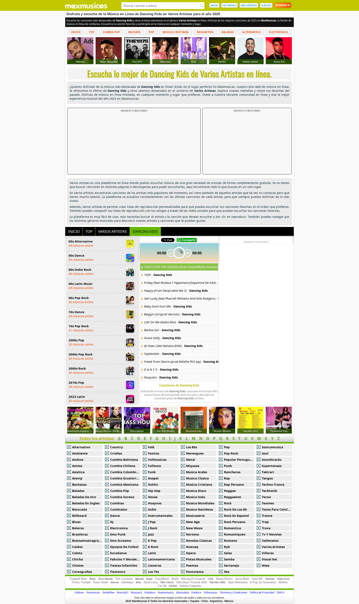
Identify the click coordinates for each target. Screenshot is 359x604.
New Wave (194, 528)
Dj (111, 522)
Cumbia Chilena (122, 466)
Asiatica (78, 472)
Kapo (149, 578)
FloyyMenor (162, 578)
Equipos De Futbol (124, 547)
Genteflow (108, 592)
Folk (151, 447)
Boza (93, 578)
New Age (193, 522)
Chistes (78, 565)
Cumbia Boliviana (124, 459)
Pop (151, 32)
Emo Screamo (120, 540)
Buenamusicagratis (87, 540)
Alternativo (251, 32)
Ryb (227, 547)
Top (92, 32)
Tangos (267, 478)
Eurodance (118, 553)
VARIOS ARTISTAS (112, 231)
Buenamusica (166, 592)
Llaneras (154, 565)
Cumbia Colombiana (125, 472)
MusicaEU (122, 592)
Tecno (266, 497)
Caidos (77, 547)
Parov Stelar (100, 582)
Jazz (151, 534)
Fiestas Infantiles (123, 565)
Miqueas (192, 466)
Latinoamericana (161, 559)
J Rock (152, 528)
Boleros (78, 528)
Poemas (192, 565)
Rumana (230, 540)
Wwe (265, 565)
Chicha (77, 559)
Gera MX (257, 578)
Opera (191, 553)
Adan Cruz (283, 578)
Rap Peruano (234, 484)
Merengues (195, 453)
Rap (227, 478)
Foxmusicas (93, 592)
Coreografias (82, 572)
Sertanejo (231, 565)
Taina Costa (150, 582)
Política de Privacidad (262, 592)
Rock (227, 503)
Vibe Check (167, 582)
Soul (265, 453)
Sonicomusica (272, 447)
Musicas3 (136, 592)
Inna (138, 582)
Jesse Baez (242, 578)
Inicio (76, 32)
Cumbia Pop (111, 32)
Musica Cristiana (176, 32)
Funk (152, 472)
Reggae (230, 491)
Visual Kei (269, 559)
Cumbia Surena (122, 497)
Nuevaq (192, 547)
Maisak (139, 578)
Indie (152, 509)
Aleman (269, 578)
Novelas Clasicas (199, 540)
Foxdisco (196, 592)
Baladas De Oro (84, 497)
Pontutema (195, 572)
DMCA (280, 592)
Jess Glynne (105, 578)
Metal (190, 459)
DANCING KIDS (145, 231)
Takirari (268, 472)
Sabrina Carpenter (190, 585)
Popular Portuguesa (239, 459)
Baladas (228, 32)
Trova (266, 528)
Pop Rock (231, 453)
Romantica (232, 528)
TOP (89, 231)
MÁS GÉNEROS (249, 5)
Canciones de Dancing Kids (179, 385)
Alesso (115, 582)
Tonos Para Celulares (277, 509)
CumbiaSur (119, 509)
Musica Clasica (197, 478)
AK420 (173, 585)
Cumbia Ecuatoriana (125, 478)
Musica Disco (196, 491)
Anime (77, 466)
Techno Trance (273, 484)
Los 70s (153, 572)
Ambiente (80, 453)
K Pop (152, 540)
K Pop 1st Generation (263, 582)
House (152, 497)
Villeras (268, 553)
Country (116, 447)
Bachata (134, 32)
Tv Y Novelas (272, 534)
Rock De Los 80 (235, 509)
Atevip (77, 478)
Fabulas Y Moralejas (125, 559)
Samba (229, 559)
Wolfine (283, 582)
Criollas (116, 453)
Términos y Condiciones (233, 592)
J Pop (152, 522)
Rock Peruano (234, 522)
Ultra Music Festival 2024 (191, 582)
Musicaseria (195, 515)
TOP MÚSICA (229, 5)
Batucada (79, 509)
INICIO (214, 5)
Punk (228, 466)
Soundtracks (271, 459)
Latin (152, 553)
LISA (210, 578)
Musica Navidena (199, 509)
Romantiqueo (234, 534)
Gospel (153, 478)
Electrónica (278, 32)
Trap (265, 522)
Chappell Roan (78, 578)
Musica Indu (195, 497)
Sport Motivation (238, 582)
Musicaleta (182, 592)
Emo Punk (117, 534)
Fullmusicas (157, 459)
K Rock (153, 547)
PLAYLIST (266, 5)
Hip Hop (154, 491)
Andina (77, 459)
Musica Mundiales (200, 503)
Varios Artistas (273, 547)
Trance (267, 515)
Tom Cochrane (124, 578)
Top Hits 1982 (217, 582)
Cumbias (117, 503)
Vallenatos (270, 540)
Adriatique (127, 582)
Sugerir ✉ (282, 5)
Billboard (79, 515)
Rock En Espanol (236, 515)
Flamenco (117, 572)
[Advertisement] (134, 143)
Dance (115, 515)
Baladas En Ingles (86, 503)
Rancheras (232, 472)
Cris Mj (162, 585)
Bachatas (79, 484)
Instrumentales (160, 515)
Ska (226, 572)
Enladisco (149, 592)
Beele (175, 578)
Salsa (228, 553)
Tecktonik (269, 491)
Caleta (77, 553)
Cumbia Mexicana (124, 484)
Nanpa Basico (224, 578)
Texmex (268, 503)
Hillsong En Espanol (193, 578)
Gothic (153, 484)
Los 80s (191, 447)
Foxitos (153, 453)
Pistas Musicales (198, 559)
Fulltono (154, 466)
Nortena (192, 534)
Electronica (119, 528)
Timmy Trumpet (81, 582)
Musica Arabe (196, 472)
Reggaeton (205, 32)
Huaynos (154, 503)
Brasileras (80, 534)
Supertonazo (272, 466)
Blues (76, 522)
